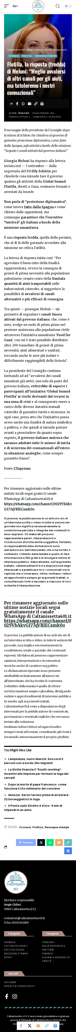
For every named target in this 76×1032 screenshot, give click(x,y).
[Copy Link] (36, 104)
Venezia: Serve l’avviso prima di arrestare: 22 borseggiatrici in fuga (37, 797)
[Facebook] (6, 996)
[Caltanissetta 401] (38, 6)
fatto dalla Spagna (39, 207)
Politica (27, 55)
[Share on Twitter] (29, 1025)
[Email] (29, 104)
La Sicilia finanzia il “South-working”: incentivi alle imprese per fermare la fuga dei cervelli (36, 773)
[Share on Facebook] (17, 104)
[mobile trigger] (7, 6)
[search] (58, 6)
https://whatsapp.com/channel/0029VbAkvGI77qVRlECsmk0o (37, 623)
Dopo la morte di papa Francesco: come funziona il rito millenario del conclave (35, 786)
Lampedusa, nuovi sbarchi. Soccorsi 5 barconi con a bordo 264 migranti (33, 761)
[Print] (42, 104)
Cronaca (14, 55)
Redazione (24, 113)
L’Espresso (22, 468)
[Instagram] (14, 996)
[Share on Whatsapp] (23, 104)
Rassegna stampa (45, 55)
